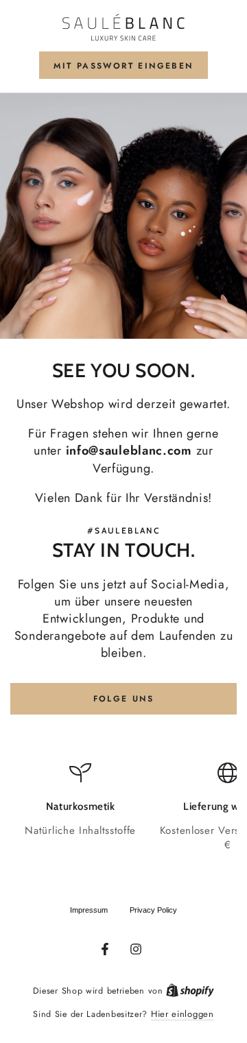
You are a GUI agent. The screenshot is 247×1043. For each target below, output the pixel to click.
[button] (123, 65)
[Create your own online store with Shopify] (190, 990)
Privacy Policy (153, 910)
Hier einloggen (182, 1013)
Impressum (89, 910)
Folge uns (123, 699)
